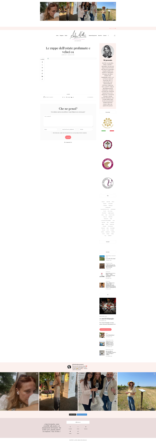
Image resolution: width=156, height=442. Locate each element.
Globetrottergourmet (93, 35)
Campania (105, 205)
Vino (105, 235)
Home (57, 35)
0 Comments (91, 97)
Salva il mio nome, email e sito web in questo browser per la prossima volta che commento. (70, 132)
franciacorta (106, 218)
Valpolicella (108, 231)
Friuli (111, 218)
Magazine (61, 35)
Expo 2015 (105, 216)
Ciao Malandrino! (110, 335)
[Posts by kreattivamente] (44, 97)
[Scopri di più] (107, 51)
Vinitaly (112, 233)
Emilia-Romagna (111, 212)
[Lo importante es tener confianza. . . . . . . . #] (68, 11)
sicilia (107, 228)
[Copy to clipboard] (42, 79)
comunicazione (108, 207)
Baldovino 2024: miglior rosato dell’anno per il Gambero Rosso (109, 343)
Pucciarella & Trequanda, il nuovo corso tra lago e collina (111, 353)
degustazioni (113, 209)
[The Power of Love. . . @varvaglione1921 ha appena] (106, 11)
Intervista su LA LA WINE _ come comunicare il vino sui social (110, 275)
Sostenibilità (112, 228)
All (107, 294)
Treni (108, 229)
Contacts (104, 35)
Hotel (114, 220)
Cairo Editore (110, 203)
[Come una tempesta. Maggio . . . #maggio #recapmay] (87, 11)
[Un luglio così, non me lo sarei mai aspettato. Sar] (49, 11)
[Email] (42, 70)
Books (66, 35)
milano (103, 224)
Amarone (104, 203)
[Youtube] (115, 28)
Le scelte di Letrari (110, 258)
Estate (103, 214)
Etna (106, 214)
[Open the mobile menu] (114, 35)
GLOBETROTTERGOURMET (106, 220)
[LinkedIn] (42, 76)
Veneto (103, 233)
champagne (111, 205)
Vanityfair (113, 231)
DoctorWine (104, 212)
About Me (100, 35)
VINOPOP (109, 235)
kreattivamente (50, 97)
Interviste (107, 252)
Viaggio (108, 233)
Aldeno (113, 201)
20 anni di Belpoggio (106, 318)
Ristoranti (103, 228)
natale (107, 224)
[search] (108, 35)
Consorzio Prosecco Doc (105, 209)
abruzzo (103, 201)
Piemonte (104, 226)
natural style (112, 224)
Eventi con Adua (111, 214)
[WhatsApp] (42, 73)
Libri (107, 222)
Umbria (102, 231)
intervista (103, 222)
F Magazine (110, 216)
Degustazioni (108, 255)
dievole (105, 211)
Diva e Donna (110, 211)
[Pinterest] (42, 67)
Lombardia (112, 222)
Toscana (103, 229)
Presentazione (110, 226)
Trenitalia (112, 229)
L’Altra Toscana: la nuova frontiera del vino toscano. (110, 266)
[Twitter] (112, 28)
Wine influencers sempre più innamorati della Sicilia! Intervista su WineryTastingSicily (111, 285)
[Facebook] (42, 62)
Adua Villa (108, 201)
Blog (111, 263)
